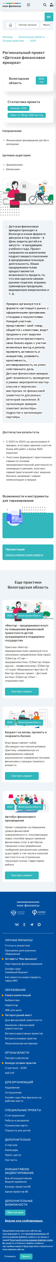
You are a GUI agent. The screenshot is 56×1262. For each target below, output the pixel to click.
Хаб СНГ (10, 1073)
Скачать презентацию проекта (24, 554)
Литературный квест (18, 1015)
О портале (11, 1145)
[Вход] (52, 5)
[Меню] (49, 16)
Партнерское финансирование (23, 963)
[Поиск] (45, 5)
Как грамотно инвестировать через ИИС (23, 979)
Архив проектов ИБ (16, 1191)
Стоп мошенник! (15, 1115)
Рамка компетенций (18, 995)
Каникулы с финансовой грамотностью (19, 1027)
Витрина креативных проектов (24, 1033)
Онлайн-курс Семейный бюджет (16, 970)
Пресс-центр (13, 1155)
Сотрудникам (13, 1092)
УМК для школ (13, 1010)
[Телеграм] (31, 924)
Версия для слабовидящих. (24, 1221)
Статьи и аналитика (17, 945)
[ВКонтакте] (16, 924)
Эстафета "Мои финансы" (21, 958)
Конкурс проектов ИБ (18, 1186)
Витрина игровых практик (21, 1038)
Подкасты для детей (17, 1130)
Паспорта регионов (16, 1058)
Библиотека (12, 1000)
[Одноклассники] (24, 924)
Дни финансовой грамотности (23, 1020)
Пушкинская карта (16, 1125)
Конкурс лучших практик (20, 1063)
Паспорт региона (28, 25)
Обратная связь (15, 1212)
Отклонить (10, 1256)
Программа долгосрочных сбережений (20, 952)
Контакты (11, 1160)
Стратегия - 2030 (16, 1068)
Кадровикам (12, 1087)
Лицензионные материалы (21, 1043)
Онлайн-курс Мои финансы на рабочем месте (23, 1099)
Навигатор (11, 1005)
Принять (26, 1256)
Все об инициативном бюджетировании (18, 1180)
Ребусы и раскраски (17, 1120)
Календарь (11, 1150)
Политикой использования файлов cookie (31, 1240)
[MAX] (39, 924)
